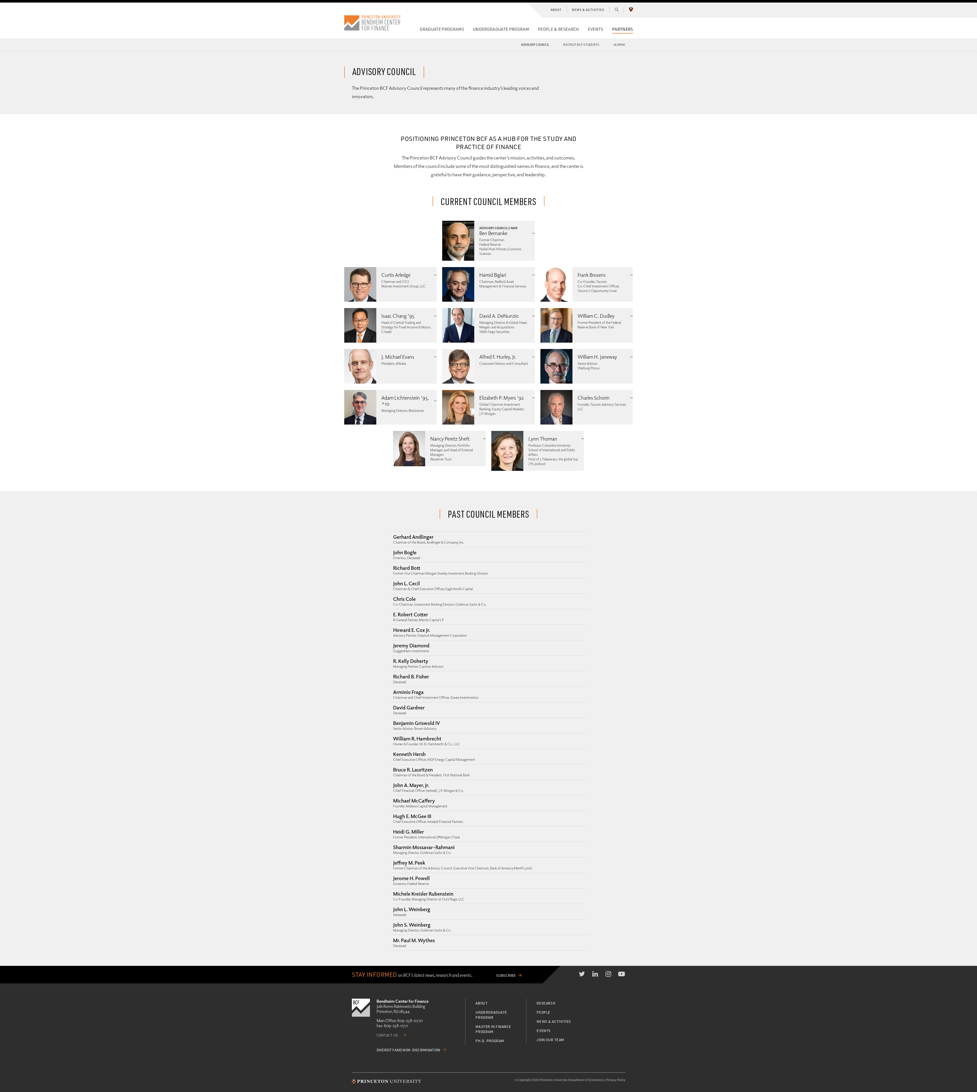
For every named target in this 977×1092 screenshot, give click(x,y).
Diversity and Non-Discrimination (408, 1049)
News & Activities (588, 10)
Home (372, 23)
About (556, 10)
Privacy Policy (615, 1080)
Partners (622, 29)
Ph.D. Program (490, 1040)
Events (595, 29)
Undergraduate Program (501, 29)
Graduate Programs (442, 29)
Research (546, 1003)
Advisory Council (535, 44)
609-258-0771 (396, 1025)
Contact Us (387, 1035)
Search (617, 9)
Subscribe (506, 975)
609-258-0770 (410, 1020)
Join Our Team (550, 1039)
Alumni (619, 44)
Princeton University (631, 9)
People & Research (558, 29)
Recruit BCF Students (581, 44)
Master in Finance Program (493, 1029)
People (543, 1012)
